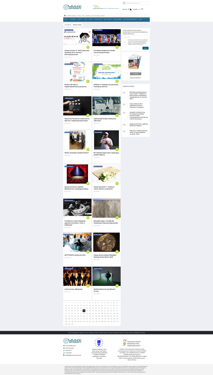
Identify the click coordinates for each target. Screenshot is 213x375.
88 (113, 313)
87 (110, 313)
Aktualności (73, 19)
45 (93, 308)
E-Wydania (88, 15)
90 (66, 316)
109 (69, 319)
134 (90, 321)
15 (110, 303)
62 (90, 311)
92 (72, 316)
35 (116, 305)
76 (78, 313)
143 (117, 321)
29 (99, 305)
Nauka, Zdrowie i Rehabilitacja (130, 19)
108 (66, 319)
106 (114, 316)
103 (105, 316)
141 (111, 321)
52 (113, 308)
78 (84, 313)
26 (90, 305)
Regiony (79, 19)
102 (102, 316)
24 (84, 305)
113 (81, 319)
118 (96, 319)
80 (90, 313)
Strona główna (68, 25)
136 (96, 321)
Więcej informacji (132, 360)
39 (75, 308)
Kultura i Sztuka (98, 19)
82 (96, 313)
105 (111, 316)
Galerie (140, 19)
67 (105, 311)
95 (81, 316)
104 (108, 316)
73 (69, 313)
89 (116, 313)
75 (75, 313)
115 (87, 319)
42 (84, 308)
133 (87, 321)
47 (99, 308)
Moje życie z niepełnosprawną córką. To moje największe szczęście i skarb (138, 132)
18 (66, 305)
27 (93, 305)
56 (72, 311)
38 (72, 308)
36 (66, 308)
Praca (86, 19)
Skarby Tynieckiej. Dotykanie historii (76, 153)
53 (116, 308)
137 (99, 321)
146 (72, 324)
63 (93, 311)
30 (102, 305)
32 (107, 305)
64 (96, 311)
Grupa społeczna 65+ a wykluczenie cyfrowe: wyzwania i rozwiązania (137, 105)
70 (113, 311)
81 (93, 313)
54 (66, 311)
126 (66, 321)
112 (78, 319)
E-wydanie (135, 74)
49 (105, 308)
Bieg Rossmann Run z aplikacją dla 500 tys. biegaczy (139, 124)
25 (87, 305)
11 (98, 303)
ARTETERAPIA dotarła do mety (74, 255)
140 (108, 321)
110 (72, 319)
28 (96, 305)
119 (99, 319)
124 (114, 319)
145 (69, 324)
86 (107, 313)
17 (116, 303)
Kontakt (103, 15)
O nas (79, 15)
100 (96, 316)
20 (72, 305)
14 (107, 303)
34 (113, 305)
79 (87, 313)
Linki (83, 15)
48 (102, 308)
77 (81, 313)
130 (78, 321)
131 (81, 321)
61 (87, 311)
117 (93, 319)
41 (81, 308)
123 (111, 319)
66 (102, 311)
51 (110, 308)
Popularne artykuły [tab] (128, 86)
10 (95, 303)
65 (99, 311)
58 (78, 311)
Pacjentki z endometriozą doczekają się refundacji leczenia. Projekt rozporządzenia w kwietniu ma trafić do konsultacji (139, 115)
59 (81, 311)
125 (117, 319)
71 (116, 311)
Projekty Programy (117, 19)
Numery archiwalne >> (135, 77)
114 (84, 319)
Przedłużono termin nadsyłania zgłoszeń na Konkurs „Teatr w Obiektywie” (74, 223)
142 (114, 321)
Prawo (65, 19)
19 (69, 305)
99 (93, 316)
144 (66, 324)
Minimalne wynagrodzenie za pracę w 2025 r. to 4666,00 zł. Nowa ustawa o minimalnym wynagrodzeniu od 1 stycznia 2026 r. (138, 95)
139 (105, 321)
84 (102, 313)
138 (102, 321)
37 (69, 308)
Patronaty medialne (71, 15)
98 (90, 316)
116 (90, 319)
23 (81, 305)
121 (105, 319)
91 (69, 316)
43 (87, 308)
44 (90, 308)
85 (105, 313)
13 (104, 303)
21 (75, 305)
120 (102, 319)
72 (66, 313)
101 (99, 316)
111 (75, 319)
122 (108, 319)
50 (107, 308)
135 (93, 321)
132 (84, 321)
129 (75, 321)
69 (110, 311)
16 (113, 303)
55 (69, 311)
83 (99, 313)
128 (72, 321)
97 (87, 316)
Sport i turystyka (107, 19)
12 (101, 303)
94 (78, 316)
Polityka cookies (95, 15)
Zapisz (145, 48)
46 (96, 308)
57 (75, 311)
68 (107, 311)
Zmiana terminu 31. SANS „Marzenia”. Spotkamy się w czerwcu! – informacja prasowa (77, 52)
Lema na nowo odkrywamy (73, 289)
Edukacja (91, 19)
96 (84, 316)
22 (78, 305)
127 (69, 321)
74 (72, 313)
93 (75, 316)
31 (105, 305)
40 (78, 308)
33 (110, 305)
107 (117, 316)
